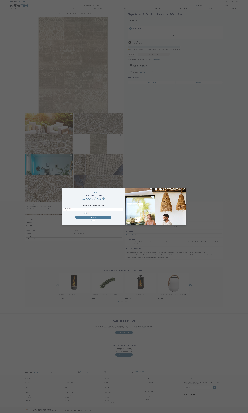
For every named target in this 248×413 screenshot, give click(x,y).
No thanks (93, 220)
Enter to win (93, 217)
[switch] (87, 213)
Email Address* (68, 208)
